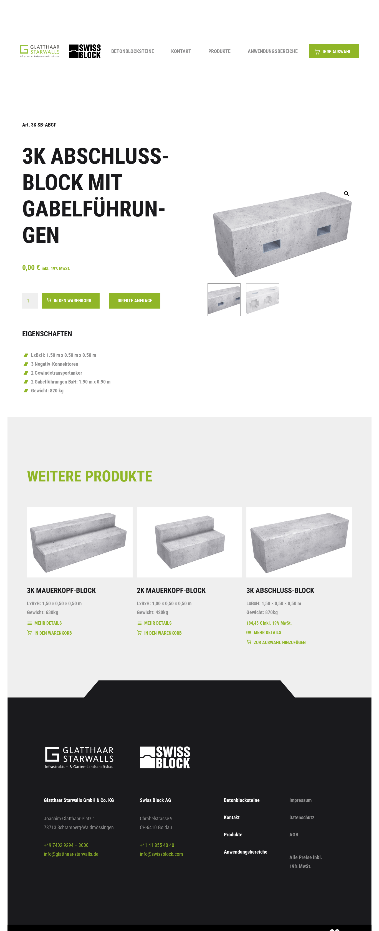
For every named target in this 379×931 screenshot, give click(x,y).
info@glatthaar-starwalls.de (71, 854)
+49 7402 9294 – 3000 (66, 845)
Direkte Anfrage (135, 300)
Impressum (300, 800)
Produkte (219, 51)
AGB (293, 834)
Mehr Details (48, 623)
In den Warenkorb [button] (53, 633)
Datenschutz (301, 817)
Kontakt (181, 51)
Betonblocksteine (132, 51)
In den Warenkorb (72, 300)
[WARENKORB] (334, 51)
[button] (347, 194)
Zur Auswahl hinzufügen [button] (280, 642)
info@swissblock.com (161, 854)
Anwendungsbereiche (273, 51)
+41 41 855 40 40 (157, 845)
